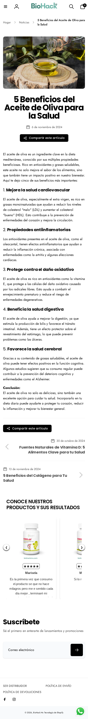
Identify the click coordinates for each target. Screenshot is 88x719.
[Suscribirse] (77, 650)
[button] (5, 6)
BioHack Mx (38, 712)
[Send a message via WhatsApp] (80, 711)
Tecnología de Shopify (53, 712)
